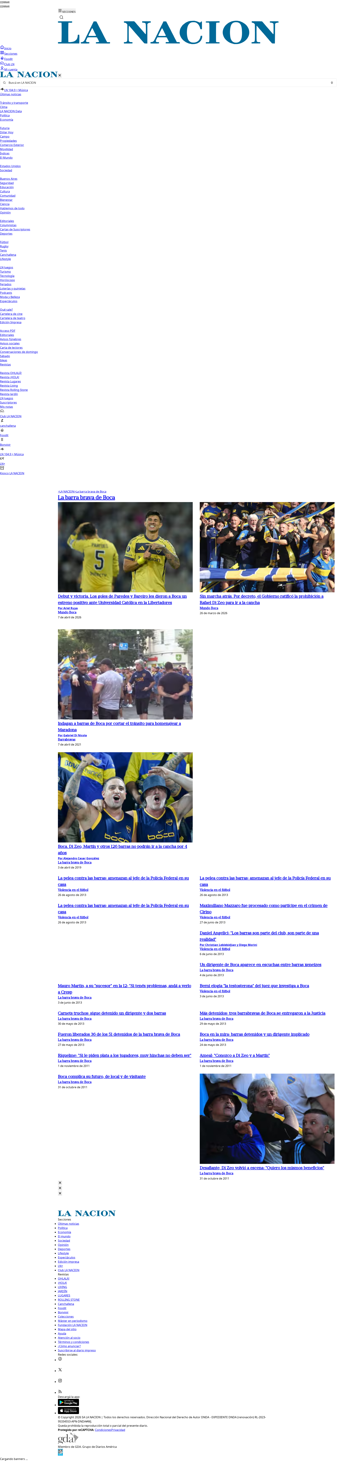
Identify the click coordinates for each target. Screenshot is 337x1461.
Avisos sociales (10, 343)
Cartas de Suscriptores (15, 229)
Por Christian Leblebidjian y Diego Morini (228, 945)
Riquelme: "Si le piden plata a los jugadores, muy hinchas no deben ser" (124, 1056)
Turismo (5, 272)
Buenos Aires (8, 179)
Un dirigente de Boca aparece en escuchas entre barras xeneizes (260, 965)
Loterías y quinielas (12, 288)
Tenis (3, 250)
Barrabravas (66, 739)
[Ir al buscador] (61, 17)
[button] (168, 273)
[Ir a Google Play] (68, 1405)
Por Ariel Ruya (68, 608)
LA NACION (66, 491)
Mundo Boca (67, 612)
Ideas (3, 360)
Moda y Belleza (10, 297)
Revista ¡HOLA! (9, 377)
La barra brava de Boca (90, 491)
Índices (4, 153)
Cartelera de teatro (12, 318)
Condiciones (103, 1430)
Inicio (7, 48)
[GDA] (68, 1442)
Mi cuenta (10, 69)
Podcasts (6, 293)
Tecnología (7, 276)
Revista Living (9, 386)
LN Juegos (6, 267)
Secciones (10, 54)
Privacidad (118, 1430)
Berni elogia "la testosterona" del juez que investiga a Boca (254, 986)
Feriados (5, 284)
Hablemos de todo (12, 208)
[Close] (60, 1183)
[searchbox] (167, 83)
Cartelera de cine (11, 314)
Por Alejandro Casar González (78, 858)
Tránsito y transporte (14, 103)
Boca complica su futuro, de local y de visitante (102, 1077)
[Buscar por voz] (331, 82)
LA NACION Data (11, 111)
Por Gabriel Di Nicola (72, 735)
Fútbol (4, 242)
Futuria (4, 128)
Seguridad (7, 183)
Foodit (8, 59)
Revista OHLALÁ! (11, 373)
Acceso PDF (7, 331)
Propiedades (8, 141)
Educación (7, 187)
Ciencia (4, 204)
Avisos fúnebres (10, 339)
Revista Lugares (10, 381)
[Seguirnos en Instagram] (60, 1382)
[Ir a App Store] (68, 1413)
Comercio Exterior (12, 145)
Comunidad (7, 196)
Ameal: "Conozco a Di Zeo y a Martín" (235, 1056)
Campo (4, 136)
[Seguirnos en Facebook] (60, 1360)
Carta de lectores (11, 348)
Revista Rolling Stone (14, 390)
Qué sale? (6, 310)
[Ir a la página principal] (168, 43)
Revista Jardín (9, 394)
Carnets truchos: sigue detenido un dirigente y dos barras (112, 1013)
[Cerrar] (60, 75)
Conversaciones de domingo (19, 352)
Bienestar (6, 200)
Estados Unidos (10, 166)
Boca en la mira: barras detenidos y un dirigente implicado (254, 1034)
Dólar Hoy (6, 132)
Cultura (5, 191)
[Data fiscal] (60, 1455)
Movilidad (6, 149)
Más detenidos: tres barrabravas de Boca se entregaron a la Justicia (262, 1013)
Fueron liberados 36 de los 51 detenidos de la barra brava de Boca (119, 1034)
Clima (3, 107)
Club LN (9, 64)
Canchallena (8, 255)
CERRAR (4, 2)
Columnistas (8, 225)
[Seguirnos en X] (60, 1371)
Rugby (4, 246)
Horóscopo (7, 280)
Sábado (5, 356)
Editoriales (7, 221)
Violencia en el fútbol (73, 890)
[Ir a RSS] (60, 1393)
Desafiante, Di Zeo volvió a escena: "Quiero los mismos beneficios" (262, 1168)
